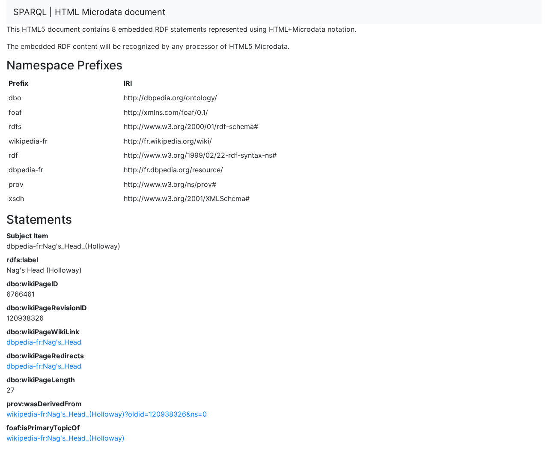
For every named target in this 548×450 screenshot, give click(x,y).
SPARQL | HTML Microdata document (89, 12)
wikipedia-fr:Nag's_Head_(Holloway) (65, 438)
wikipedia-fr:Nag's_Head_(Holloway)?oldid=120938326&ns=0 (106, 414)
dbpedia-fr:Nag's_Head (43, 342)
